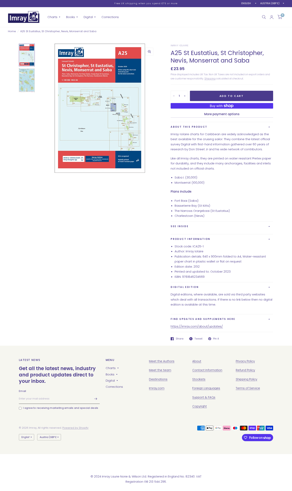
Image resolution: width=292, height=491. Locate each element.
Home (12, 31)
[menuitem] (53, 17)
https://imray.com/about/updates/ (197, 326)
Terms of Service (248, 388)
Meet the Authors (161, 361)
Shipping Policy (246, 379)
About (196, 361)
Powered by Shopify (75, 428)
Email (22, 391)
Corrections (110, 17)
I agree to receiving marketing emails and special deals (60, 408)
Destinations (158, 379)
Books (70, 17)
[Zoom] (149, 52)
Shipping (210, 78)
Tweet (198, 338)
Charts (52, 17)
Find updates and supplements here (203, 319)
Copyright (199, 406)
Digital (88, 17)
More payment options (222, 114)
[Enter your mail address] (96, 399)
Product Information (190, 239)
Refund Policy (245, 370)
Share (180, 338)
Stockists (198, 379)
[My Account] (272, 17)
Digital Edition (185, 287)
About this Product (189, 126)
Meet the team (160, 370)
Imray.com (156, 388)
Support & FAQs (203, 397)
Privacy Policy (245, 361)
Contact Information (207, 370)
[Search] (264, 17)
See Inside (180, 226)
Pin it (216, 338)
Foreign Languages (206, 388)
